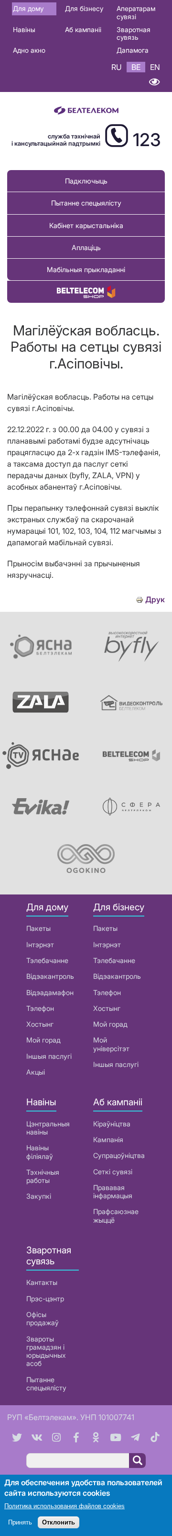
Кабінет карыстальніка (86, 225)
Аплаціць (86, 247)
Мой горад (43, 1040)
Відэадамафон (50, 992)
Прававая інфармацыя (112, 1191)
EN (155, 67)
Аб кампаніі (83, 29)
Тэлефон (40, 1008)
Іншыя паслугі (49, 1056)
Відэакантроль (50, 976)
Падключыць (86, 181)
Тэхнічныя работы (42, 1176)
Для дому (28, 8)
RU (116, 67)
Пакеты (38, 928)
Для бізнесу (84, 8)
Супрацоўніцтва (119, 1155)
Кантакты (41, 1282)
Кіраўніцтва (111, 1124)
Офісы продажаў (42, 1318)
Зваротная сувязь (133, 33)
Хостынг (40, 1024)
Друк (155, 599)
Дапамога (133, 50)
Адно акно (29, 50)
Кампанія (108, 1139)
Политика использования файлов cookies (64, 1506)
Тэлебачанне (47, 960)
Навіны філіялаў (39, 1152)
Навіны (24, 29)
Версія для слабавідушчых (154, 82)
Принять (20, 1522)
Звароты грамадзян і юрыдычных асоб (46, 1351)
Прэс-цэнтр (45, 1299)
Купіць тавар (86, 291)
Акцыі (35, 1072)
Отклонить (58, 1522)
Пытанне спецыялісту (86, 203)
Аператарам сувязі (136, 12)
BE (135, 67)
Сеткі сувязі (112, 1172)
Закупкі (38, 1196)
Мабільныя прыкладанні (86, 269)
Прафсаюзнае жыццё (116, 1215)
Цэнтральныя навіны (48, 1128)
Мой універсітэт (111, 1044)
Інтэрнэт (40, 944)
